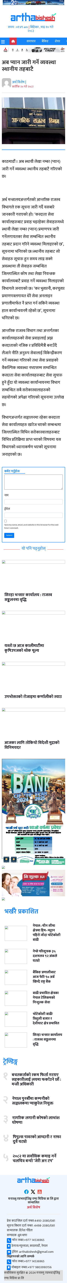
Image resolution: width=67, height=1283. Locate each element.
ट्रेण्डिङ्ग (10, 1061)
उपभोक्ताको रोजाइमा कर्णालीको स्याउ (33, 696)
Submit (9, 535)
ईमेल (7, 509)
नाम (6, 495)
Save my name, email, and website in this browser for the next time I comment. (31, 526)
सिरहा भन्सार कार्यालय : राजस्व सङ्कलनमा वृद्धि (28, 597)
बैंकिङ (45, 41)
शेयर (57, 41)
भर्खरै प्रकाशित (21, 911)
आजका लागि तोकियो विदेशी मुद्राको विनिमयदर (31, 745)
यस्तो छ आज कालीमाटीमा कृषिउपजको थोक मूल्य (24, 648)
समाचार (31, 41)
